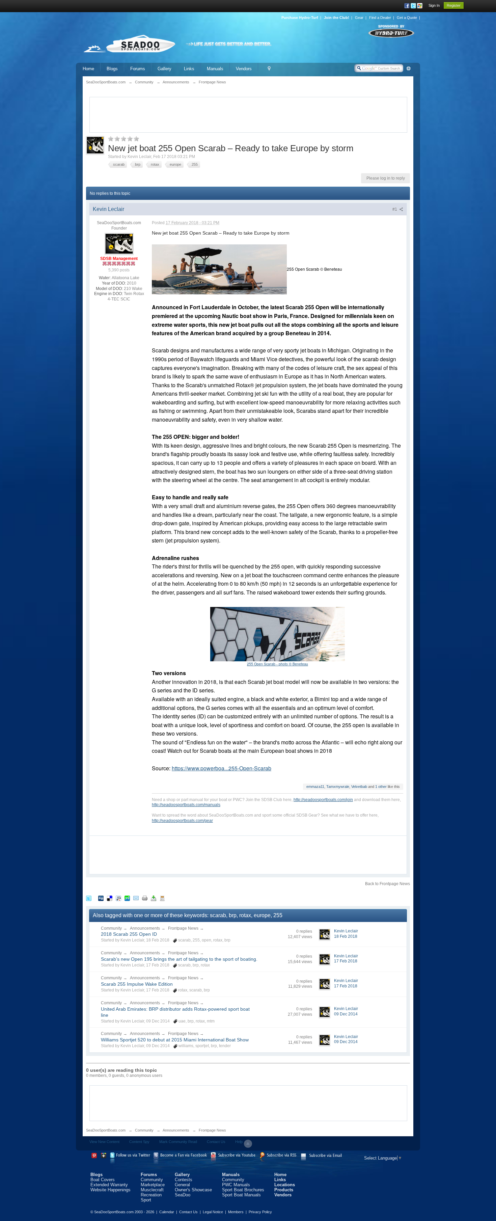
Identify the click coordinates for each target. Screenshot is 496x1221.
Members (236, 1212)
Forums (137, 68)
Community (111, 928)
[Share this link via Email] (136, 898)
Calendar (166, 1212)
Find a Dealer (380, 18)
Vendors (244, 68)
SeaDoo (182, 1194)
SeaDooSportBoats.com (106, 1130)
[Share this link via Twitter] (88, 898)
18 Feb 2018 (345, 936)
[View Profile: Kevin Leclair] (119, 243)
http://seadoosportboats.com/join (323, 799)
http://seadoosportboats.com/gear (182, 820)
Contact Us (216, 1142)
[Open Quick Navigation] (269, 68)
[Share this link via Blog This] (162, 898)
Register (454, 5)
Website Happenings (110, 1189)
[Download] (153, 898)
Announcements (145, 928)
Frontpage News (183, 928)
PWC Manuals (236, 1184)
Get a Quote (407, 18)
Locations (284, 1184)
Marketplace (153, 1184)
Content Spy (139, 1142)
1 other (381, 787)
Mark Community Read (178, 1142)
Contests (183, 1179)
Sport (146, 1199)
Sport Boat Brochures (243, 1189)
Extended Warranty (109, 1184)
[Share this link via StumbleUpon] (127, 898)
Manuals (215, 68)
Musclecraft (152, 1189)
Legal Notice (213, 1212)
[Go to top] (248, 1144)
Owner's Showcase (193, 1189)
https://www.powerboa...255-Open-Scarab (221, 768)
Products (283, 1189)
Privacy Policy (260, 1212)
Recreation (151, 1194)
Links (189, 68)
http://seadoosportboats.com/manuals (186, 804)
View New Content (104, 1142)
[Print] (144, 898)
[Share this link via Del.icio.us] (109, 898)
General (182, 1184)
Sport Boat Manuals (241, 1194)
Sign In (434, 5)
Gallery (164, 68)
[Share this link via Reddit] (118, 898)
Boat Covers (102, 1179)
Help (239, 1142)
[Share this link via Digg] (101, 898)
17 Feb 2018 (345, 961)
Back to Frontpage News (387, 883)
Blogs (112, 68)
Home (88, 68)
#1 (395, 209)
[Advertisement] (248, 114)
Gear (359, 18)
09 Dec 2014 (346, 1014)
